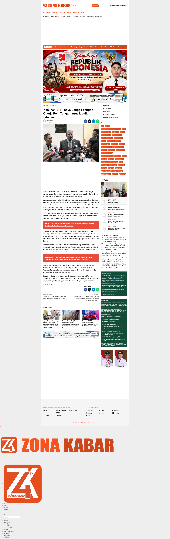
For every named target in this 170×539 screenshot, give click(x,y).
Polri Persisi (121, 165)
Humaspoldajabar (105, 144)
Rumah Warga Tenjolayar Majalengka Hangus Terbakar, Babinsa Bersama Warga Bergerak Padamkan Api (58, 47)
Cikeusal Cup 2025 (105, 135)
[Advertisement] (85, 31)
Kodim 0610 (112, 150)
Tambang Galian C (105, 174)
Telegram (116, 413)
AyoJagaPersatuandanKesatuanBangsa (111, 129)
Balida (124, 129)
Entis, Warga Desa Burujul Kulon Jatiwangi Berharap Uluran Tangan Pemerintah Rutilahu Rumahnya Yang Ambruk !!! (113, 253)
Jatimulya (122, 144)
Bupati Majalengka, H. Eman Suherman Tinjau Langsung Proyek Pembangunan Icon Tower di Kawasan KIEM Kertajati (86, 297)
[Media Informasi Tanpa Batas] (57, 5)
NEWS (109, 199)
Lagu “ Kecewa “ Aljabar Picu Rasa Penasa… (116, 222)
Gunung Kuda (110, 141)
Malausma (111, 159)
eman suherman (118, 138)
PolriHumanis (113, 165)
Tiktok (102, 413)
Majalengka (107, 111)
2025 (102, 126)
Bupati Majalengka (105, 132)
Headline (106, 105)
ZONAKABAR (122, 174)
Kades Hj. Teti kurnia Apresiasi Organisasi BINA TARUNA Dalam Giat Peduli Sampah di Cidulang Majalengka (113, 239)
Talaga (120, 171)
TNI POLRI (114, 174)
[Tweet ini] (89, 121)
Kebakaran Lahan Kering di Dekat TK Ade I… (116, 228)
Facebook (90, 410)
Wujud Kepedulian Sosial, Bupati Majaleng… (116, 215)
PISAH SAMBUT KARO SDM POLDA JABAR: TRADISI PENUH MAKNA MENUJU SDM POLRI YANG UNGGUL (113, 266)
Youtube (90, 413)
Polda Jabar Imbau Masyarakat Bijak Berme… (116, 208)
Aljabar (107, 126)
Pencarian (95, 6)
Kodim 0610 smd (121, 150)
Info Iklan (46, 415)
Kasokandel (104, 150)
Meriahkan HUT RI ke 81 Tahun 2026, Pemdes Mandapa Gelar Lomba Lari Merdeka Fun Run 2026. (90, 323)
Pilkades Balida (119, 159)
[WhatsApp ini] (97, 121)
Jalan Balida (115, 144)
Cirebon (103, 138)
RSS (89, 415)
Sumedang (114, 171)
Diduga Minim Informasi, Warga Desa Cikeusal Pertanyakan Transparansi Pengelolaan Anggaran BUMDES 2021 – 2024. (114, 259)
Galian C (103, 141)
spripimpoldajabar (105, 171)
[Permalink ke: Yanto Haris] (44, 121)
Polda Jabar (107, 108)
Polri (121, 162)
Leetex (124, 156)
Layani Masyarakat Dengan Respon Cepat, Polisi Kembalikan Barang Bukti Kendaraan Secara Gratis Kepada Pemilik (51, 324)
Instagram (116, 410)
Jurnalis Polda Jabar (106, 147)
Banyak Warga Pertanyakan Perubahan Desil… (116, 201)
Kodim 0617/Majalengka (107, 156)
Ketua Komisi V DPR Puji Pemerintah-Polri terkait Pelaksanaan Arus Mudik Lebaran (54, 296)
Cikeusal (122, 132)
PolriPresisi (104, 168)
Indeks (45, 411)
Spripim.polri (118, 168)
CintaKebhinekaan (116, 135)
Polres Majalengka (109, 114)
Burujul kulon (115, 132)
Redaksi (58, 415)
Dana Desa (109, 138)
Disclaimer (73, 411)
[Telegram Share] (93, 121)
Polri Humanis (104, 165)
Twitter (102, 410)
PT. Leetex (111, 168)
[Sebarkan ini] (85, 121)
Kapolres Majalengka (110, 117)
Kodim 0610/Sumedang (107, 153)
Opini (109, 219)
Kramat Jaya (118, 156)
